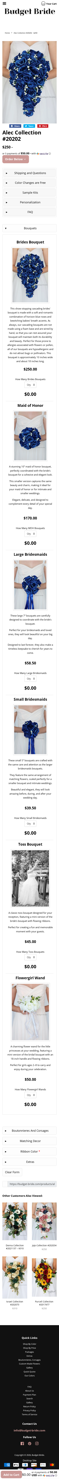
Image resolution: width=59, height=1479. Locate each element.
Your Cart (51, 3)
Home (7, 33)
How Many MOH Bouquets (30, 528)
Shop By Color (29, 1343)
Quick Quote (29, 1371)
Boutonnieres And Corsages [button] (30, 1130)
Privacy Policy (29, 1410)
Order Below (14, 159)
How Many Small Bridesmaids (30, 818)
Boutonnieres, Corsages (29, 1359)
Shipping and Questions (30, 173)
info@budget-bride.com (29, 1430)
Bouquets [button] (30, 228)
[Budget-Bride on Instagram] (37, 1444)
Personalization (30, 202)
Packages (29, 1351)
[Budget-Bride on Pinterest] (29, 1444)
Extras (29, 1355)
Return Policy (29, 1406)
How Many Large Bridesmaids (30, 673)
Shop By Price (29, 1347)
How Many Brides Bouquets (30, 379)
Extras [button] (30, 1162)
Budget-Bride (38, 1455)
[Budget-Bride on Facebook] (22, 1444)
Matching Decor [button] (30, 1141)
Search (29, 1398)
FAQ (30, 212)
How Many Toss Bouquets (30, 951)
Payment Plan (29, 1394)
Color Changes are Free (30, 183)
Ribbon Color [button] (30, 1151)
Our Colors (30, 1375)
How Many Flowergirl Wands (30, 1089)
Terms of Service (29, 1414)
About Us (29, 1390)
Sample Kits (30, 192)
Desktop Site (29, 1460)
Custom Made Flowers (29, 1363)
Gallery (29, 1367)
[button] (29, 153)
